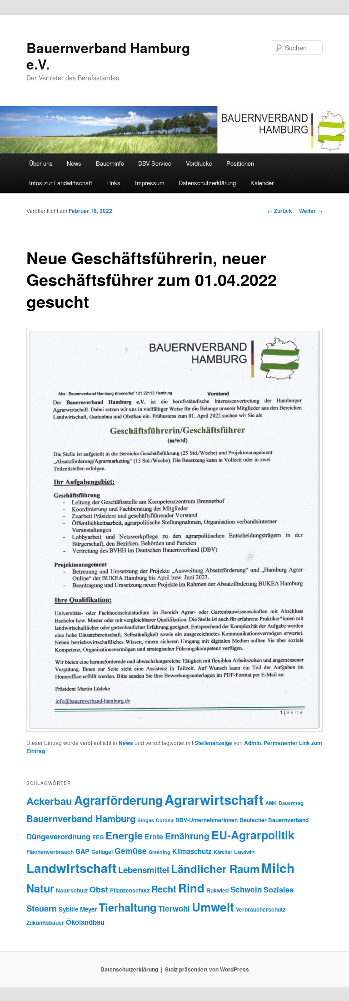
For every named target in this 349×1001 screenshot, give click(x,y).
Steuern (41, 908)
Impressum (150, 182)
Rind (191, 887)
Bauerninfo (110, 163)
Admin (252, 743)
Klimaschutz (192, 851)
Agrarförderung (118, 800)
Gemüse (131, 850)
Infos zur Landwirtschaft (60, 182)
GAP (82, 851)
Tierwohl (174, 908)
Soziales (279, 889)
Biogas (145, 820)
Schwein (246, 889)
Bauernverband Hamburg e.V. (108, 56)
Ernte (154, 836)
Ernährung (187, 835)
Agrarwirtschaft (214, 799)
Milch (277, 867)
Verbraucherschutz (260, 909)
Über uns (41, 163)
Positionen (240, 163)
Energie (124, 835)
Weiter (311, 211)
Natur (40, 888)
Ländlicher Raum (215, 868)
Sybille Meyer (78, 909)
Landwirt (244, 851)
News (74, 163)
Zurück (279, 211)
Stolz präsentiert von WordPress (207, 969)
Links (113, 182)
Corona (165, 820)
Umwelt (213, 906)
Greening (159, 851)
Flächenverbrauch (50, 852)
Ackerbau (49, 801)
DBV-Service (154, 163)
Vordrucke (199, 163)
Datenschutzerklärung (207, 182)
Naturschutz (72, 890)
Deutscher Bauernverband (274, 820)
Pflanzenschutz (130, 890)
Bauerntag (291, 802)
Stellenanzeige (213, 743)
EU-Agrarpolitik (252, 835)
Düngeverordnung (58, 836)
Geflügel (102, 852)
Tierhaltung (127, 907)
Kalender (262, 182)
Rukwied (217, 890)
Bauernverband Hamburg (80, 818)
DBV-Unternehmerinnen (206, 820)
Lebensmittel (143, 869)
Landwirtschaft (71, 868)
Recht (163, 888)
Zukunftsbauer (45, 922)
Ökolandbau (85, 922)
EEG (98, 837)
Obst (99, 889)
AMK (271, 802)
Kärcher (223, 851)
